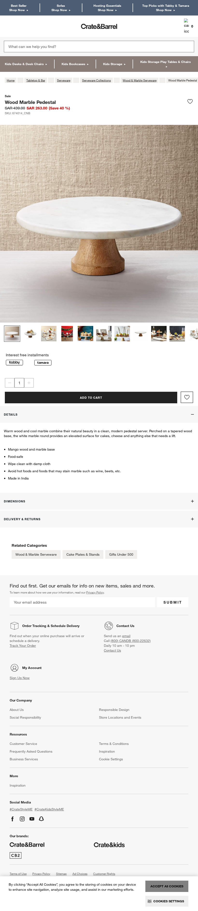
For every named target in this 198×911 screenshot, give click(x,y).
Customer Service (23, 744)
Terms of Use (18, 874)
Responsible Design (114, 710)
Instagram (22, 819)
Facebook (12, 819)
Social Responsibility (25, 717)
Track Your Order (23, 645)
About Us (17, 710)
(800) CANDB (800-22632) (131, 641)
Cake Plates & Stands (82, 554)
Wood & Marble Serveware (36, 554)
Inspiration (107, 751)
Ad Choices (79, 874)
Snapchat (41, 819)
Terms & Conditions (114, 744)
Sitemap (61, 874)
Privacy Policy (95, 592)
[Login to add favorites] (190, 102)
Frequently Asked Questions (31, 751)
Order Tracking (34, 626)
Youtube (32, 819)
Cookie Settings (111, 759)
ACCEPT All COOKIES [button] (166, 886)
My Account (32, 668)
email (126, 636)
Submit (172, 602)
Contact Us (125, 626)
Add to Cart (91, 397)
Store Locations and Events (120, 717)
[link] (18, 26)
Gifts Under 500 (121, 554)
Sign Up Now (20, 678)
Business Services (24, 759)
